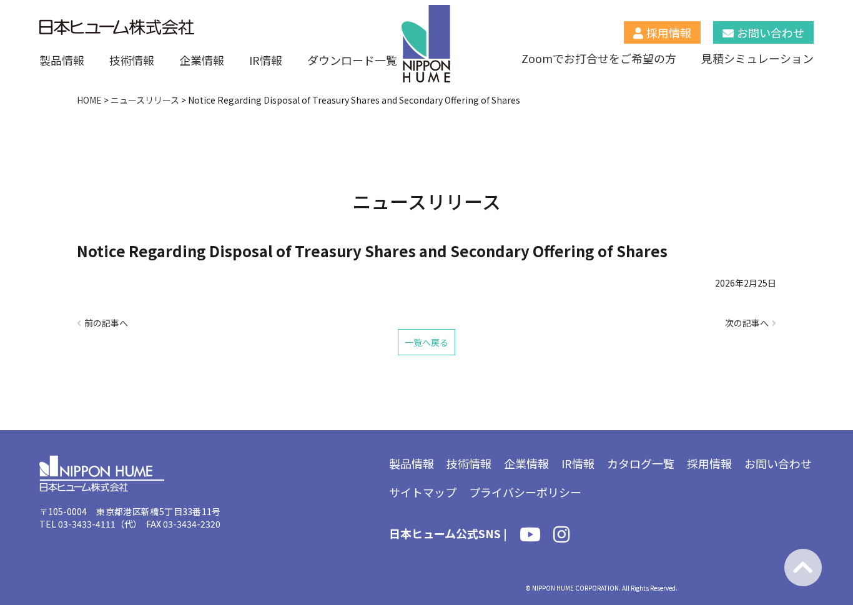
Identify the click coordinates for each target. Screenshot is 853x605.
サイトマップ (422, 492)
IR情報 (265, 60)
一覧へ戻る (426, 342)
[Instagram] (561, 536)
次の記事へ (747, 323)
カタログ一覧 (640, 463)
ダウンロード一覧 (352, 60)
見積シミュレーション (757, 58)
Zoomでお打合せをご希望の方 (598, 58)
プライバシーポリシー (525, 492)
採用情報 (668, 32)
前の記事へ (106, 323)
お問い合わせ (770, 32)
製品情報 (61, 60)
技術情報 (131, 60)
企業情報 (201, 60)
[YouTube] (530, 536)
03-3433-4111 (87, 524)
